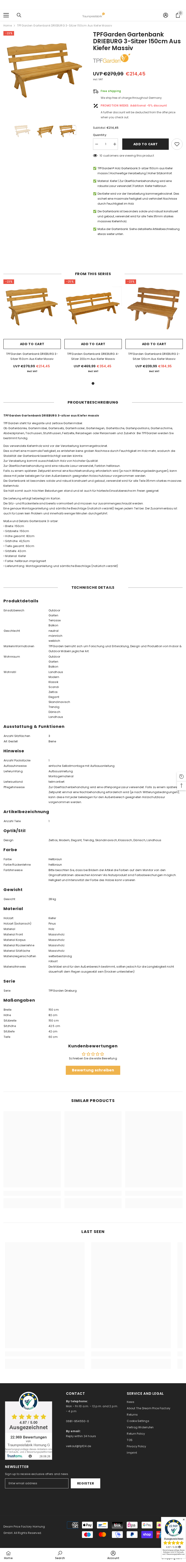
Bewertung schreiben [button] (93, 1070)
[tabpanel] (32, 328)
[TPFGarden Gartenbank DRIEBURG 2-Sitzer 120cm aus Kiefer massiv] (154, 308)
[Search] (19, 15)
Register (85, 1483)
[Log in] (166, 15)
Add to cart (144, 144)
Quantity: (100, 135)
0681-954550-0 (77, 1421)
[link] (32, 1193)
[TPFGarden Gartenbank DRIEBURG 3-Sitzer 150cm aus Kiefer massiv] (32, 308)
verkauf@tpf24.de (78, 1446)
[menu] (6, 15)
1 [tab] (93, 383)
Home (7, 25)
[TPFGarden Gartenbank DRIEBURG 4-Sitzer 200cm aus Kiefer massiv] (93, 308)
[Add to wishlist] (177, 144)
